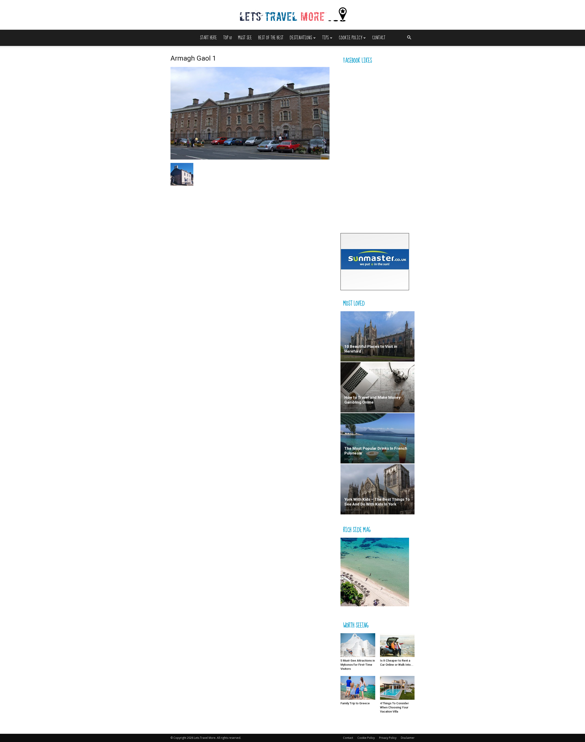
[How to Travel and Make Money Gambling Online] (377, 387)
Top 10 (227, 38)
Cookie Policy (350, 38)
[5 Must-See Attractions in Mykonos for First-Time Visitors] (357, 645)
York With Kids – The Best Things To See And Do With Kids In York (377, 501)
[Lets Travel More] (292, 15)
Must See (245, 38)
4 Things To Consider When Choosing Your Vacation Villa (394, 707)
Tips (325, 38)
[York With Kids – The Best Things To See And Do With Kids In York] (377, 489)
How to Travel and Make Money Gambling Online (372, 399)
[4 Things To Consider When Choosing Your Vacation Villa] (397, 688)
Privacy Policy (387, 738)
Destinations (301, 38)
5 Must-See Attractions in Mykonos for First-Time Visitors (357, 664)
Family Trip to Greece (355, 703)
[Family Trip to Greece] (357, 688)
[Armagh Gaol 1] (250, 158)
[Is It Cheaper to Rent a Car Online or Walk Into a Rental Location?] (397, 645)
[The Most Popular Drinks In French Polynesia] (377, 438)
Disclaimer (408, 738)
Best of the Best (270, 38)
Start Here (208, 38)
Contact (378, 38)
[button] (409, 38)
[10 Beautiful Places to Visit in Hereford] (377, 336)
